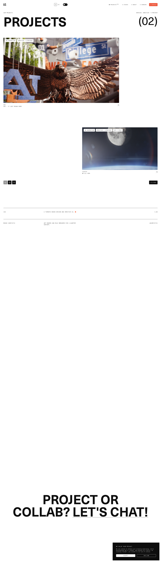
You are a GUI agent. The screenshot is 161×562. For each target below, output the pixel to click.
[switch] (65, 4)
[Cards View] (5, 182)
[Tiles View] (9, 182)
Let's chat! (110, 512)
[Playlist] (55, 4)
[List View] (14, 182)
